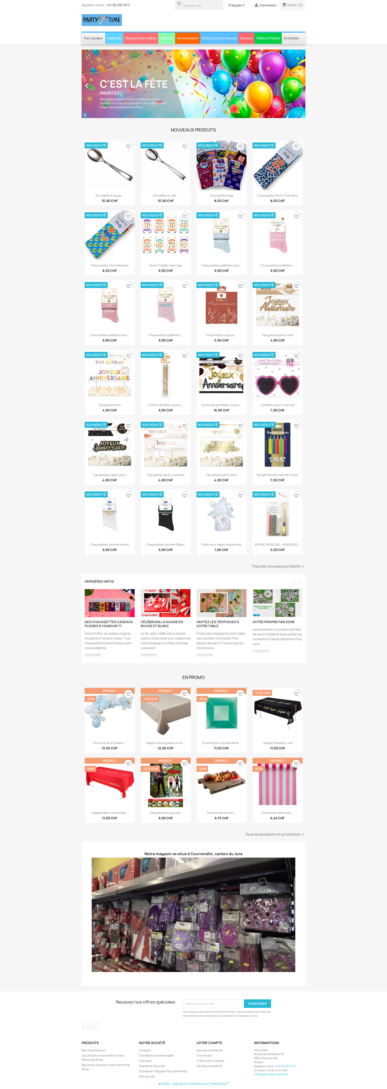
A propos (145, 1061)
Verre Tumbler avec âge (165, 265)
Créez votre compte (211, 1061)
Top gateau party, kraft (277, 335)
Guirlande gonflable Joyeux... (221, 405)
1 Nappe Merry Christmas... (109, 812)
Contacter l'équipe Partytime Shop (163, 1071)
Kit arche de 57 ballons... (109, 743)
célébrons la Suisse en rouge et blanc (162, 624)
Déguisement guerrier (165, 812)
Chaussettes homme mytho (109, 544)
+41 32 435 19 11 (118, 5)
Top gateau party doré (221, 475)
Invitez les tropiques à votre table (218, 624)
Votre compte (209, 1043)
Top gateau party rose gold (165, 475)
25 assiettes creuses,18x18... (221, 743)
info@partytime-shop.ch (271, 1074)
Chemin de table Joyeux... (165, 405)
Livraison (145, 1050)
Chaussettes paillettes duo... (221, 265)
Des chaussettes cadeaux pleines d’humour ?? (109, 624)
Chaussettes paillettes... (277, 265)
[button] (98, 84)
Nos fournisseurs (94, 1050)
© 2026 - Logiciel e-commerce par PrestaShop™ (193, 1084)
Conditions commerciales (156, 1055)
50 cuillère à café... (165, 195)
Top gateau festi (109, 405)
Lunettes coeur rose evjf (277, 405)
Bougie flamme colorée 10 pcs (277, 475)
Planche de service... (221, 812)
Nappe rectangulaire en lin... (165, 743)
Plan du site (147, 1076)
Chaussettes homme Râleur (165, 544)
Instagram (95, 1026)
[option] (193, 84)
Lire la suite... (94, 654)
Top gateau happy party (109, 475)
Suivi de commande (210, 1050)
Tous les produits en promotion (275, 834)
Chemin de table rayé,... (277, 812)
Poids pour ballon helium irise (221, 544)
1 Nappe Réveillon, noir (277, 743)
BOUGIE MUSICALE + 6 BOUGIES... (277, 544)
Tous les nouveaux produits (278, 566)
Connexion (204, 1055)
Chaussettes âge (221, 195)
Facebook (86, 1026)
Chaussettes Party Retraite (110, 265)
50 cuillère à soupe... (110, 195)
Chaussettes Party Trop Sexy (277, 195)
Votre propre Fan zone (274, 622)
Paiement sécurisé (152, 1066)
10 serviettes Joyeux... (221, 335)
